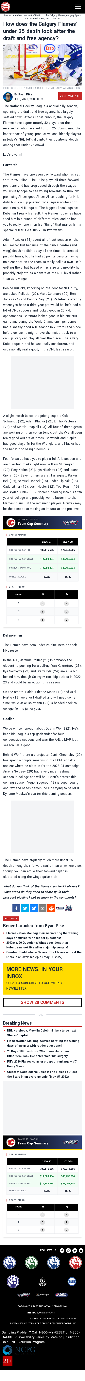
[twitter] (25, 908)
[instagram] (68, 1250)
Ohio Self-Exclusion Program (23, 1342)
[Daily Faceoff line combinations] (60, 908)
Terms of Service (38, 1323)
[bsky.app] (34, 908)
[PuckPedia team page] (69, 908)
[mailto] (42, 908)
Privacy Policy (18, 1323)
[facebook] (16, 908)
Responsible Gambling (63, 1323)
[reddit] (51, 908)
